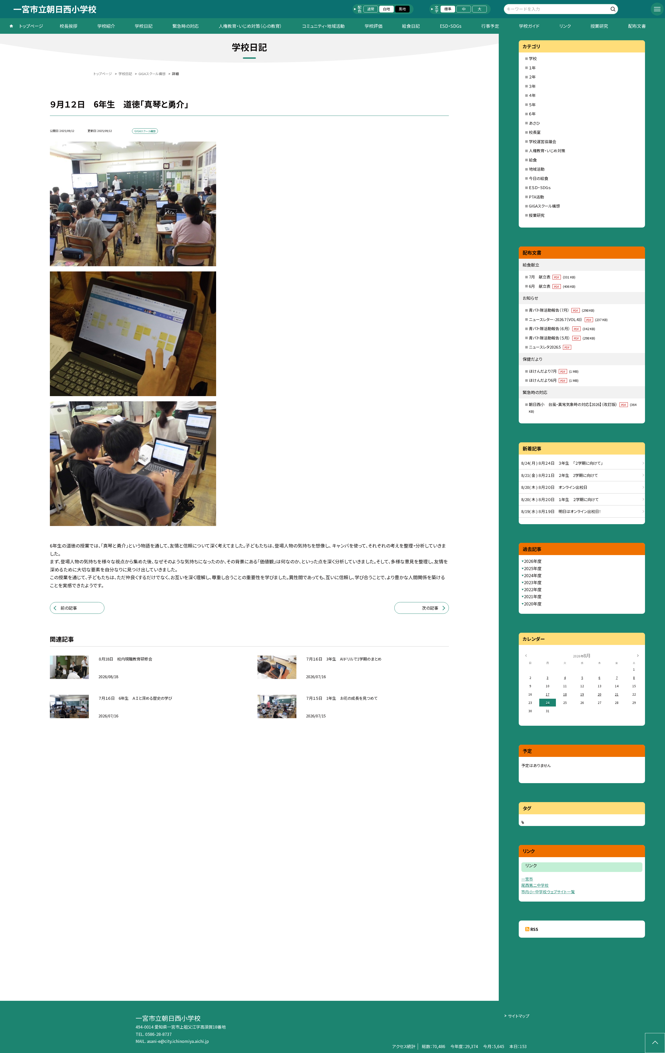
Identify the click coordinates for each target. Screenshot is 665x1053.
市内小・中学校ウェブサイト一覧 (548, 891)
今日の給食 (538, 178)
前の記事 (69, 608)
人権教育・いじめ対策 (547, 150)
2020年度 (533, 604)
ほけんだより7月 (553, 371)
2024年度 (533, 575)
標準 (447, 8)
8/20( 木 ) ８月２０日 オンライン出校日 (554, 487)
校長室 (535, 132)
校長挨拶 (68, 26)
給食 (533, 160)
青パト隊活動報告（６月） (562, 328)
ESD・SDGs (450, 26)
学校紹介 (106, 26)
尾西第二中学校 (535, 885)
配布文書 (637, 26)
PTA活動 (536, 196)
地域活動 (536, 169)
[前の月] (526, 655)
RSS (534, 929)
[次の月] (638, 655)
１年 (532, 67)
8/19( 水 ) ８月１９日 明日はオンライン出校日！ (561, 511)
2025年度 (533, 568)
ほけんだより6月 (553, 380)
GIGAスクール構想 (544, 206)
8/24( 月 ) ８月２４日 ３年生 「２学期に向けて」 (562, 463)
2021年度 (533, 596)
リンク (565, 26)
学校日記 (143, 26)
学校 (533, 58)
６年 (532, 113)
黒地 (402, 8)
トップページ (31, 26)
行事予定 (490, 26)
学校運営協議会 (542, 141)
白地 (386, 8)
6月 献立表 (552, 286)
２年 (532, 76)
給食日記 (411, 26)
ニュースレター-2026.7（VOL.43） (568, 319)
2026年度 (533, 561)
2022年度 (533, 589)
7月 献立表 (552, 276)
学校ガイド (529, 26)
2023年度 (533, 582)
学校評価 (373, 26)
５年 (532, 104)
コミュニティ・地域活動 (323, 26)
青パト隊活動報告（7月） (561, 310)
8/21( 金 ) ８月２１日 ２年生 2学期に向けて (559, 475)
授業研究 (599, 26)
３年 (532, 86)
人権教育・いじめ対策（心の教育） (250, 26)
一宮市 (527, 879)
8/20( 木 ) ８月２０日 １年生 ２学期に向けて (560, 499)
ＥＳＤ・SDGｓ (540, 187)
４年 (532, 95)
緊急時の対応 (185, 26)
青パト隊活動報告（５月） (562, 338)
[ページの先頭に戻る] (655, 1043)
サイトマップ (518, 1016)
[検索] (614, 8)
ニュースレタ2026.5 (549, 347)
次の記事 (430, 608)
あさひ (534, 123)
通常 (370, 8)
